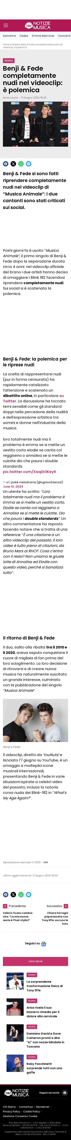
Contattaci (26, 1107)
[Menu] (6, 25)
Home (6, 44)
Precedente (17, 906)
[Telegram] (28, 163)
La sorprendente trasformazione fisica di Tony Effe (45, 986)
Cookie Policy (31, 1111)
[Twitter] (13, 163)
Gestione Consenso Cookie (20, 1116)
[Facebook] (5, 163)
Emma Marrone (43, 36)
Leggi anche (36, 961)
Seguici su (32, 943)
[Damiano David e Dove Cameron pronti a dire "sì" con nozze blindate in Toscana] (15, 1037)
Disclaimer (42, 1107)
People (15, 44)
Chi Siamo (9, 1107)
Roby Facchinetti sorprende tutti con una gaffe (44, 1068)
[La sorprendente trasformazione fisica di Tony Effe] (15, 983)
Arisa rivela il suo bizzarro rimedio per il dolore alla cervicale (43, 1012)
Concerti (64, 36)
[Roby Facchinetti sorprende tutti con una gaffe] (15, 1065)
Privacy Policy (11, 1111)
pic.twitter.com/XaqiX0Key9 (29, 471)
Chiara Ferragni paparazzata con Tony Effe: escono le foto (55, 918)
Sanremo (9, 36)
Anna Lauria (10, 97)
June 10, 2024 (13, 487)
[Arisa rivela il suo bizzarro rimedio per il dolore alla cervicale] (15, 1009)
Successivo (54, 906)
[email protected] (11, 1125)
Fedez (24, 36)
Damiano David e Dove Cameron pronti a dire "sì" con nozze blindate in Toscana (45, 1040)
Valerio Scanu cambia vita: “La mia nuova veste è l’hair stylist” (17, 916)
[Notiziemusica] (37, 25)
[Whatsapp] (21, 163)
